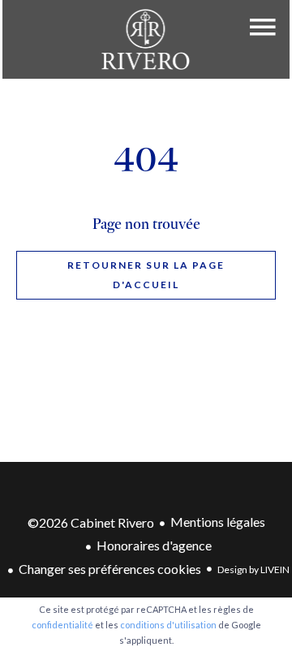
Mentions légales (217, 521)
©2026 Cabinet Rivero (91, 522)
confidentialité (62, 624)
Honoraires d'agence (154, 545)
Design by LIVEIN (253, 569)
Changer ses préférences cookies (110, 568)
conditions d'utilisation (168, 624)
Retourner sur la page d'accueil (146, 275)
